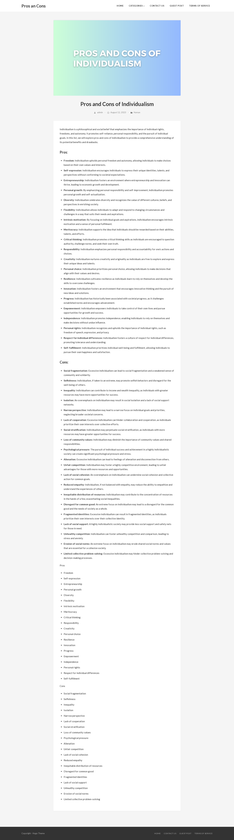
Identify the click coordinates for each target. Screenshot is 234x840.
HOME (120, 5)
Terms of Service (199, 5)
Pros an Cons (33, 5)
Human (137, 112)
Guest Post (177, 5)
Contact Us (157, 5)
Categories (136, 5)
